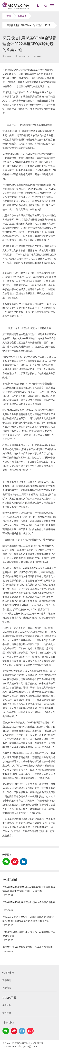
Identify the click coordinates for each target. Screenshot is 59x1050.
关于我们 (6, 987)
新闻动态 (22, 16)
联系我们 (6, 980)
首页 (9, 16)
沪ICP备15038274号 (21, 1043)
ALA (35, 1046)
